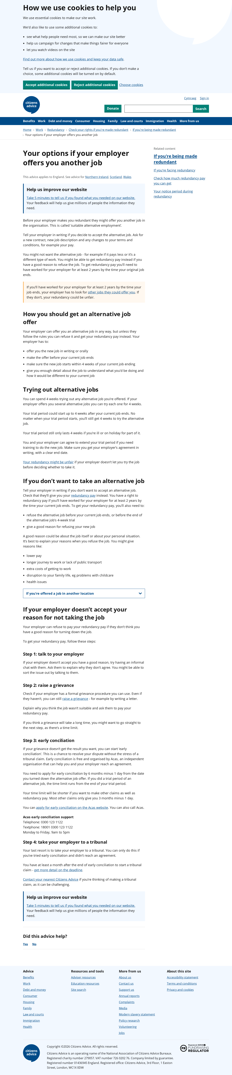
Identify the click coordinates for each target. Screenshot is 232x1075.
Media (123, 1008)
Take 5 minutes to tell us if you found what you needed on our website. (81, 198)
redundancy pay (83, 495)
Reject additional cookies (94, 85)
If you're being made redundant (154, 130)
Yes (25, 944)
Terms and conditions (182, 984)
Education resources (85, 984)
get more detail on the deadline (58, 870)
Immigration (155, 121)
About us (125, 977)
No (34, 944)
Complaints (126, 1002)
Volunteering (128, 1027)
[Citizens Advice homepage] (32, 1053)
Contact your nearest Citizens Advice (50, 879)
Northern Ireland (96, 177)
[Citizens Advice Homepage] (32, 105)
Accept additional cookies (46, 85)
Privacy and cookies (180, 990)
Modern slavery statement (137, 1014)
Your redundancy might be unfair (48, 462)
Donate (113, 108)
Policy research (129, 1021)
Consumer (82, 121)
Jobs (122, 1033)
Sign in (204, 98)
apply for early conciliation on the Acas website (72, 807)
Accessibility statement (182, 977)
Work (41, 121)
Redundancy (55, 130)
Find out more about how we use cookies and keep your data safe (73, 59)
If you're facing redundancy (174, 170)
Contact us (126, 984)
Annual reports (129, 996)
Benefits (29, 121)
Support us (126, 990)
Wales (127, 177)
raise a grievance (75, 698)
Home (27, 130)
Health (172, 121)
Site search (78, 990)
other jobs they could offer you (111, 292)
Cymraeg (190, 98)
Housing (99, 121)
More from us (189, 121)
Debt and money (60, 121)
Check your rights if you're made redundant (98, 130)
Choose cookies (131, 85)
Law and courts (132, 121)
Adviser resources (83, 977)
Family (113, 121)
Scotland (116, 177)
